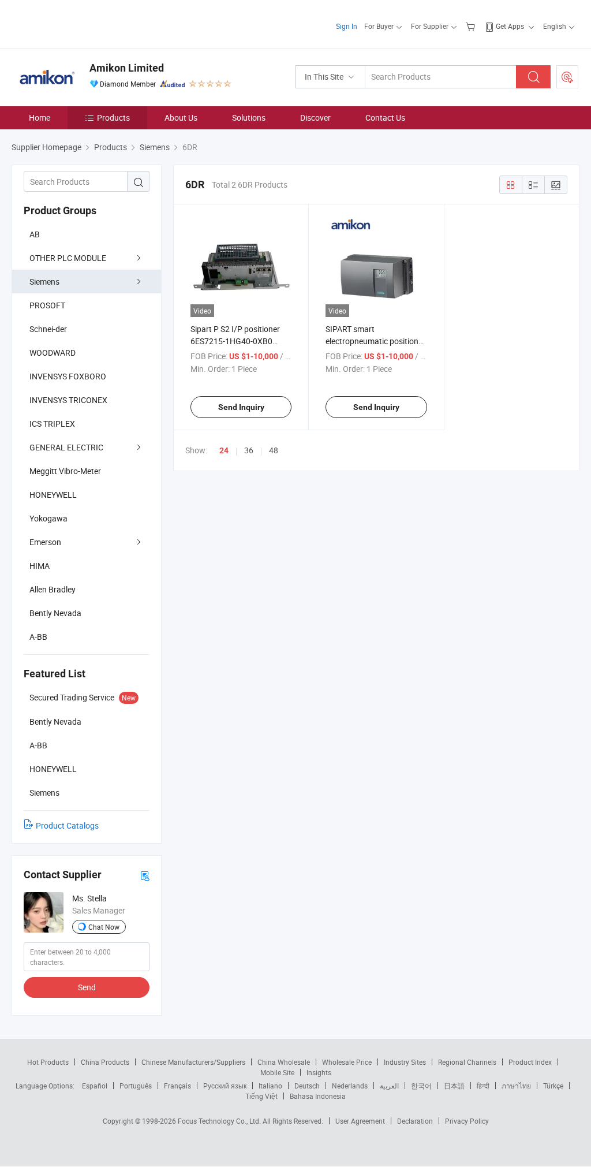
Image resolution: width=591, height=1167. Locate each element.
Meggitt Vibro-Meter (65, 470)
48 (273, 450)
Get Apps (510, 26)
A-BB (38, 636)
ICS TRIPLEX (52, 423)
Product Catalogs (67, 825)
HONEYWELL (53, 494)
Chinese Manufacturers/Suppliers (193, 1062)
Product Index (530, 1062)
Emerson (45, 541)
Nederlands (350, 1085)
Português (135, 1085)
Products (113, 117)
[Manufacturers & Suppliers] (86, 22)
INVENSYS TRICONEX (68, 399)
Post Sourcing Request (567, 76)
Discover (315, 117)
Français (177, 1085)
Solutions (248, 117)
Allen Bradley (52, 589)
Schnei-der (48, 328)
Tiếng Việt (261, 1096)
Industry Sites (405, 1062)
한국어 (421, 1085)
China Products (105, 1062)
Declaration (415, 1120)
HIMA (39, 565)
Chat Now (103, 926)
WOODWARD (52, 352)
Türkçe (553, 1085)
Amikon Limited (126, 68)
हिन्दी (483, 1085)
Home (39, 117)
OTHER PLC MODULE (67, 257)
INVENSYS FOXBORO (67, 376)
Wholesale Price (347, 1062)
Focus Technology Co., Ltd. (220, 1120)
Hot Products (48, 1062)
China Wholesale (283, 1062)
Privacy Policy (467, 1120)
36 (248, 450)
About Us (180, 117)
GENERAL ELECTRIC (66, 447)
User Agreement (360, 1120)
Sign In (346, 26)
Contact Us (385, 117)
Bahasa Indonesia (318, 1096)
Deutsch (307, 1085)
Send (87, 987)
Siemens (44, 281)
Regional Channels (467, 1062)
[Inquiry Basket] (472, 26)
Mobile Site (277, 1072)
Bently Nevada (55, 612)
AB (34, 234)
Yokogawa (48, 518)
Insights (318, 1072)
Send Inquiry (241, 407)
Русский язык (224, 1085)
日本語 (454, 1085)
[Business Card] (144, 875)
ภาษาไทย (516, 1085)
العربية (389, 1085)
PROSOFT (47, 305)
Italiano (270, 1085)
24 (224, 450)
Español (94, 1085)
